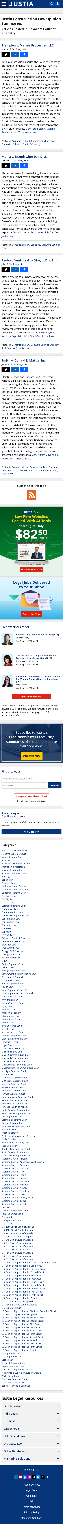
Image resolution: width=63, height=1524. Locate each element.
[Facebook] (25, 1477)
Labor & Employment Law (15, 1038)
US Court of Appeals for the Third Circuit (21, 1350)
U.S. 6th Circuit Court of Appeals (17, 1249)
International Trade (11, 1019)
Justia (36, 1470)
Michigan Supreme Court (14, 1071)
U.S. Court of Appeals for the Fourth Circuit (23, 1281)
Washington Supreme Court (15, 1369)
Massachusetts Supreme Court (17, 1064)
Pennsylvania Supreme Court (16, 1126)
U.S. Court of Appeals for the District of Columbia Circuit (29, 1262)
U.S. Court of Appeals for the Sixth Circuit (22, 1291)
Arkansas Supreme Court (14, 873)
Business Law (8, 883)
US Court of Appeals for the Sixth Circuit (21, 1343)
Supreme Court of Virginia (14, 1204)
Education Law (9, 944)
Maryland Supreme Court (14, 1061)
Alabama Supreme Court (14, 853)
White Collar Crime (11, 1376)
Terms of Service (31, 1507)
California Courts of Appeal (15, 889)
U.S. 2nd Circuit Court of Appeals (17, 1236)
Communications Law (12, 912)
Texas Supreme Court (12, 1213)
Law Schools (12, 1428)
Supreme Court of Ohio (13, 1194)
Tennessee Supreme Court (15, 1210)
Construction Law (45, 140)
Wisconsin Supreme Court (14, 1379)
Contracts (6, 144)
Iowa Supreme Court (12, 1025)
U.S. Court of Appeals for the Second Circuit (23, 1285)
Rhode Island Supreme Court (16, 1148)
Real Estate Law (9, 1145)
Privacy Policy (31, 1512)
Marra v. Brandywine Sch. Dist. (24, 156)
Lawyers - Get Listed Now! (31, 796)
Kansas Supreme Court (13, 1032)
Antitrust (6, 860)
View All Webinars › (32, 696)
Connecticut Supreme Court (15, 915)
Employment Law (10, 947)
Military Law (7, 1074)
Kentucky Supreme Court (14, 1035)
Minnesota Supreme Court (15, 1077)
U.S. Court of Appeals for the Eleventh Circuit (24, 1268)
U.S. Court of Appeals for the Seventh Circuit (23, 1288)
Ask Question (31, 831)
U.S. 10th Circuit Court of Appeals (18, 1226)
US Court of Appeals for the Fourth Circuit (22, 1330)
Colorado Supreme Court (14, 905)
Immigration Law (10, 999)
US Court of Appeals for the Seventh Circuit (23, 1340)
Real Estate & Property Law (15, 348)
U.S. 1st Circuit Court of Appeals (17, 1233)
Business (9, 1421)
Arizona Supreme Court (13, 870)
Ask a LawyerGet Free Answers (13, 814)
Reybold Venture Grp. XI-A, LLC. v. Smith (31, 260)
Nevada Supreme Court (13, 1093)
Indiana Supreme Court (13, 1003)
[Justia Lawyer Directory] (47, 1477)
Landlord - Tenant (10, 1041)
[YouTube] (20, 1477)
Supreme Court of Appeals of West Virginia (23, 1161)
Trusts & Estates (10, 1223)
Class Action (8, 902)
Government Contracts (13, 977)
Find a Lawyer (11, 771)
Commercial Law (20, 467)
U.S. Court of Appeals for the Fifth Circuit (22, 1275)
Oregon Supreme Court (13, 1123)
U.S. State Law (13, 1443)
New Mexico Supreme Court (16, 1103)
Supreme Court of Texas (14, 1200)
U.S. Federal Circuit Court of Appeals (19, 1304)
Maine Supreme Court (12, 1051)
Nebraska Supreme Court (14, 1090)
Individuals (11, 1413)
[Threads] (34, 1477)
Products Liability (10, 1132)
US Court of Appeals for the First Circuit (21, 1327)
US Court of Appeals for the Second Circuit (23, 1337)
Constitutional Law (11, 918)
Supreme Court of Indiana (14, 1178)
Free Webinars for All (16, 627)
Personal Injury (9, 1129)
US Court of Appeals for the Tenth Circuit (22, 1346)
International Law (10, 1016)
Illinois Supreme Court (12, 996)
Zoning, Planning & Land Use (16, 1385)
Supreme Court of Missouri (15, 1184)
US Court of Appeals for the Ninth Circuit (22, 1333)
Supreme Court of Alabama (15, 1158)
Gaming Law (8, 967)
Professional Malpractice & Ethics (18, 1136)
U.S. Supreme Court (11, 1307)
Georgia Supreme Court (13, 970)
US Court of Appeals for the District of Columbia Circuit (29, 1311)
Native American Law (12, 1087)
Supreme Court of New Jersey (16, 1191)
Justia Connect (31, 1484)
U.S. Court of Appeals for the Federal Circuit (23, 1272)
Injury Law (52, 470)
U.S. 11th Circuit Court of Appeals (18, 1230)
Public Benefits (9, 1139)
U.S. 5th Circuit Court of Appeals (17, 1246)
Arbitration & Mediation (23, 140)
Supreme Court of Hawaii (14, 1171)
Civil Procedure (9, 896)
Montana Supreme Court (14, 1084)
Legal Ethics (7, 473)
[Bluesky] (38, 1477)
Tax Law (6, 1207)
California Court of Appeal (14, 886)
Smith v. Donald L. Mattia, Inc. (24, 360)
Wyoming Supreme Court (14, 1382)
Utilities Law (7, 1359)
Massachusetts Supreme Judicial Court (20, 1067)
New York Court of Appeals (15, 1106)
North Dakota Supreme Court (16, 1113)
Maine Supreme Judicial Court (16, 1054)
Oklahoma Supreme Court (14, 1119)
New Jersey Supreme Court (15, 1100)
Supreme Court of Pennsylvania (17, 1197)
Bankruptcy (7, 879)
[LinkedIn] (16, 1477)
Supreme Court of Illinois (14, 1174)
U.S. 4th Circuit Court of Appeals (17, 1243)
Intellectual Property (11, 1012)
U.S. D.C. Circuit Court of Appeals (18, 1301)
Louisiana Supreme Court (14, 1048)
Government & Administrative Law (19, 973)
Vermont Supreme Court (14, 1363)
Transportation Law (11, 1220)
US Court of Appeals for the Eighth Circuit (22, 1314)
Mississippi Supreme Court (15, 1080)
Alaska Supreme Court (13, 857)
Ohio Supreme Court (12, 1116)
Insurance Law (9, 1009)
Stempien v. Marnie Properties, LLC (28, 45)
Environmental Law (11, 957)
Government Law (10, 980)
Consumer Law (9, 925)
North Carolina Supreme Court (17, 1110)
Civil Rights (7, 899)
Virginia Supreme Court (13, 1366)
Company (31, 1496)
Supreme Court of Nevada (15, 1187)
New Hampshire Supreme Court (17, 1097)
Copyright (6, 931)
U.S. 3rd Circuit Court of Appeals (17, 1239)
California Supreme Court (14, 892)
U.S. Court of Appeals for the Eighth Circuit (22, 1265)
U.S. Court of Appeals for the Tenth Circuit (22, 1294)
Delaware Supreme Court (14, 941)
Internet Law (8, 1022)
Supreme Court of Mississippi (16, 1181)
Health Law (7, 986)
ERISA (4, 960)
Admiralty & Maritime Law (14, 850)
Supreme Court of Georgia (15, 1168)
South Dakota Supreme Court (16, 1155)
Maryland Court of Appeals (15, 1058)
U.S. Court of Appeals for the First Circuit (21, 1278)
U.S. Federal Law (14, 1436)
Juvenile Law (8, 1028)
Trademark (7, 1217)
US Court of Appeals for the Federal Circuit (23, 1320)
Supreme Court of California (15, 1165)
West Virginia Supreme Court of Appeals (21, 1372)
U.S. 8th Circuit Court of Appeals (17, 1256)
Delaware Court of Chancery (26, 144)
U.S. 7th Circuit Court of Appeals (17, 1252)
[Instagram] (29, 1477)
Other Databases (15, 1451)
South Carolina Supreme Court (17, 1152)
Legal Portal (31, 1490)
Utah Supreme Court (12, 1356)
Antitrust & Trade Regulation (16, 863)
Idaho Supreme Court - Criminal (17, 993)
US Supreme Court (11, 1353)
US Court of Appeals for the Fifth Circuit (21, 1324)
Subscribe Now (31, 755)
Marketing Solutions (17, 1458)
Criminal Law (8, 934)
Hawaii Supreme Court (13, 983)
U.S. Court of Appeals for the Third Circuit (22, 1298)
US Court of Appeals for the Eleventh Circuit (23, 1317)
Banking (5, 876)
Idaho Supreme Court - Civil (15, 990)
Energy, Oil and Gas (11, 954)
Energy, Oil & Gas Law (13, 951)
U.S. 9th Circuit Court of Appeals (17, 1259)
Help (31, 1501)
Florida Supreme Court (13, 964)
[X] (42, 1477)
